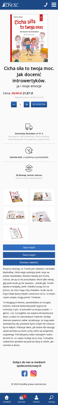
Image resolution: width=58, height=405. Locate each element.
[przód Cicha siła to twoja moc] (15, 196)
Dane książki (29, 255)
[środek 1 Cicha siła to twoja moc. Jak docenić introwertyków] (42, 196)
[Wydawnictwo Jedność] (9, 4)
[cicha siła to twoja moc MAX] (29, 38)
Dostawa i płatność (29, 262)
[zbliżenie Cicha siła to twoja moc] (42, 215)
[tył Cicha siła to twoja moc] (15, 233)
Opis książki (29, 247)
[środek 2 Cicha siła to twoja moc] (15, 215)
